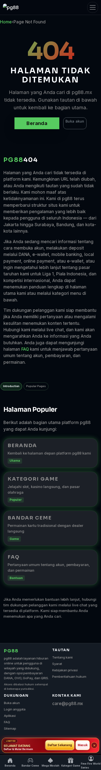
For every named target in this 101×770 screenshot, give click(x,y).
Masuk (83, 745)
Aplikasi (10, 716)
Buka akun (74, 121)
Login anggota (14, 709)
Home (6, 21)
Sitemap (10, 728)
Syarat (57, 664)
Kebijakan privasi (65, 670)
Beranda (36, 123)
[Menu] (92, 7)
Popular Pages (36, 386)
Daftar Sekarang (60, 745)
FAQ (25, 349)
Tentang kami (62, 657)
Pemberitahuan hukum (69, 676)
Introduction (11, 386)
